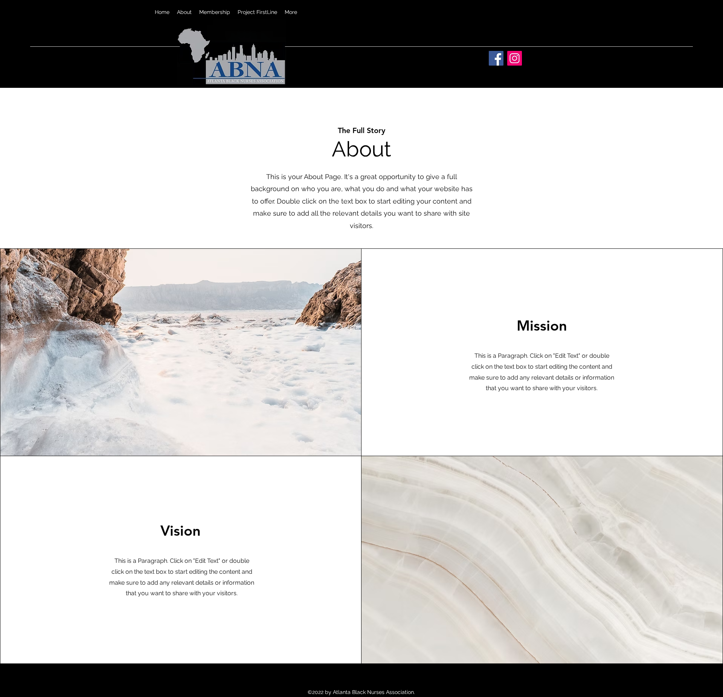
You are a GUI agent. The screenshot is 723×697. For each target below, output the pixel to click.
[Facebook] (496, 58)
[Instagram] (514, 58)
